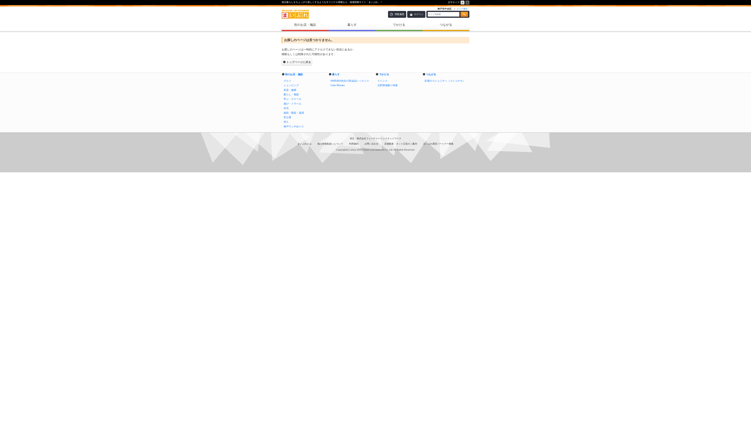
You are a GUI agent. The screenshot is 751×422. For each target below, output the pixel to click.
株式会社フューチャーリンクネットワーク (379, 138)
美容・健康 (290, 90)
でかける (399, 24)
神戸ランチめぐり (294, 126)
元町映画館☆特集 (387, 85)
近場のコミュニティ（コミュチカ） (444, 80)
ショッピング (291, 85)
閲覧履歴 (399, 14)
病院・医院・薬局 (294, 112)
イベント (382, 80)
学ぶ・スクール (292, 98)
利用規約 (353, 143)
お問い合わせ (371, 143)
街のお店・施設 (305, 24)
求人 (286, 121)
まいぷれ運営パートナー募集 (438, 143)
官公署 (287, 117)
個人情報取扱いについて (330, 143)
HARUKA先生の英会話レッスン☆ (350, 80)
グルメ (287, 80)
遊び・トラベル (292, 103)
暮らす (352, 24)
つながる (446, 24)
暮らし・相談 (291, 94)
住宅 (286, 108)
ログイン (418, 14)
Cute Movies (338, 85)
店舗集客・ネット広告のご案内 (400, 143)
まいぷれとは (304, 143)
